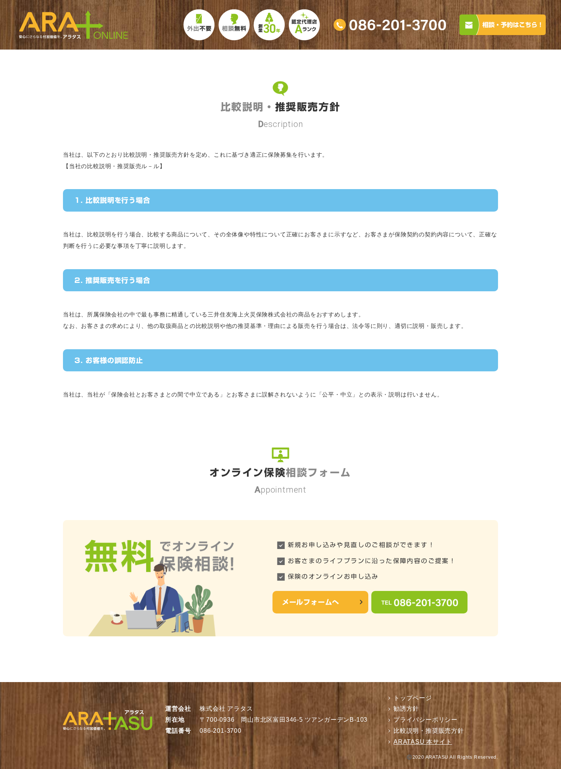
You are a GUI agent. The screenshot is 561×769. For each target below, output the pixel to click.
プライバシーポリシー (425, 719)
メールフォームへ (310, 602)
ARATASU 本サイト (422, 741)
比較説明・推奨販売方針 (428, 730)
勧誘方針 (406, 708)
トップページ (412, 698)
